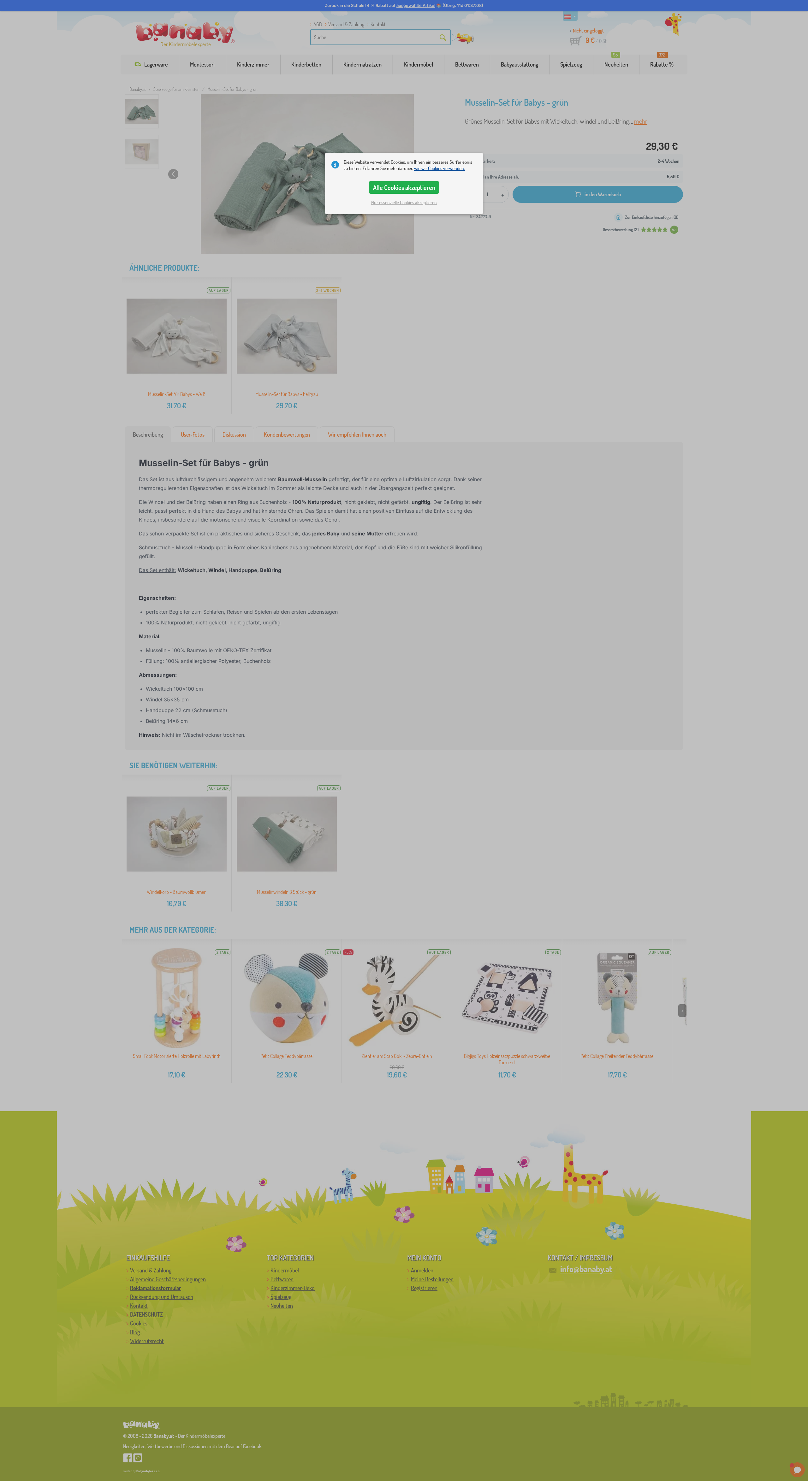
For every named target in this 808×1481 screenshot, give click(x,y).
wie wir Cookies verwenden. (439, 168)
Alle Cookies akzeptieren (404, 187)
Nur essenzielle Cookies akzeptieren (404, 202)
